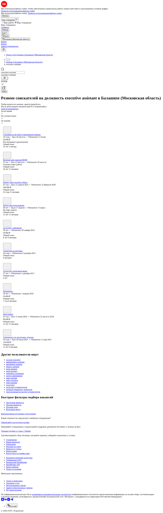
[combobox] (13, 72)
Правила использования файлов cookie (45, 13)
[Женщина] (7, 200)
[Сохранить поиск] (3, 88)
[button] (4, 42)
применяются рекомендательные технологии (51, 494)
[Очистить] (4, 78)
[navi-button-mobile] (3, 50)
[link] (5, 35)
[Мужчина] (7, 130)
